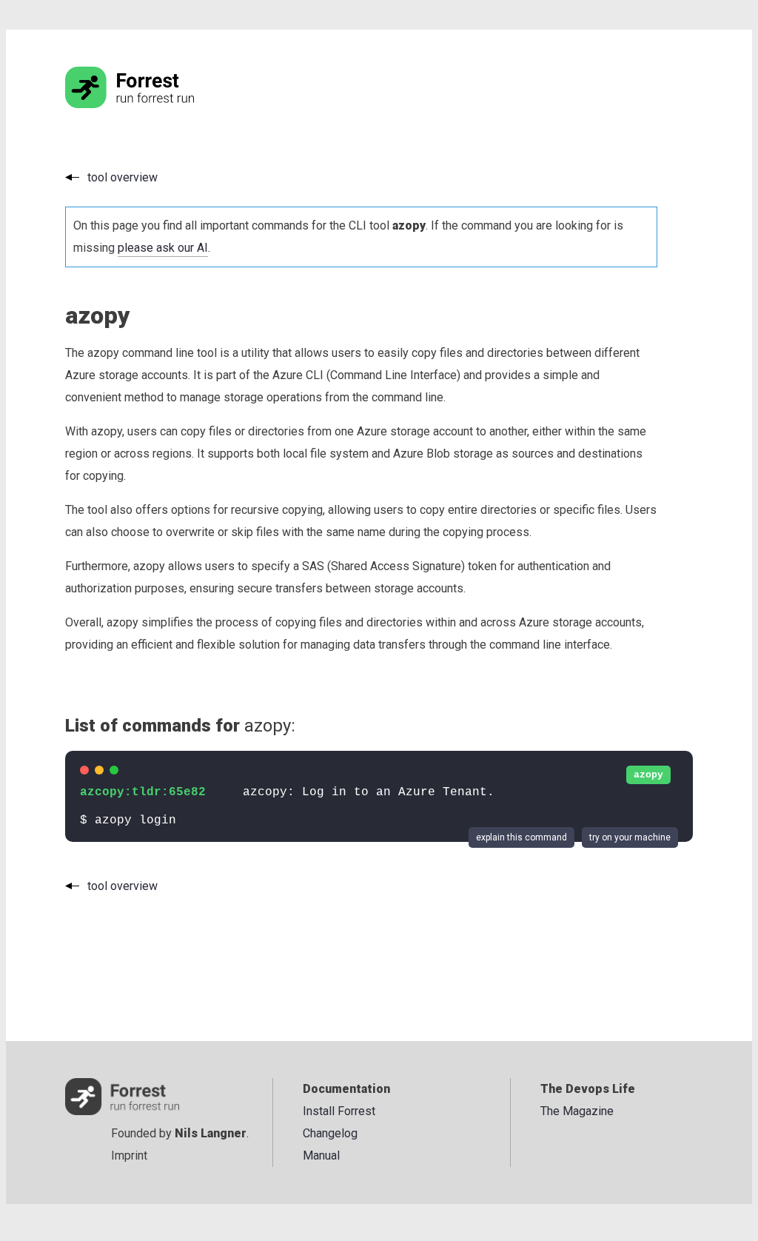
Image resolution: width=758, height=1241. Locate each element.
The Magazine (577, 1111)
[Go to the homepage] (157, 104)
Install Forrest (339, 1111)
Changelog (330, 1133)
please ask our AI (163, 248)
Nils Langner (210, 1133)
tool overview (122, 177)
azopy (648, 774)
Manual (321, 1155)
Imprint (129, 1155)
